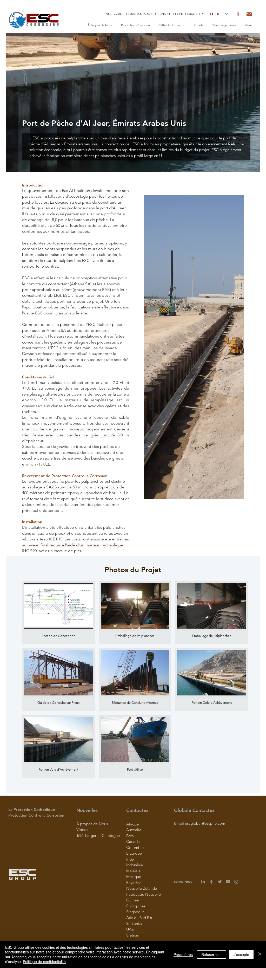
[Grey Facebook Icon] (211, 881)
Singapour (135, 911)
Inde (130, 859)
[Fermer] (260, 954)
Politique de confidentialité (44, 961)
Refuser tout (211, 954)
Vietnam (133, 935)
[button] (154, 14)
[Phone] (239, 14)
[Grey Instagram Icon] (236, 881)
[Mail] (249, 14)
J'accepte (241, 954)
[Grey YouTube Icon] (228, 881)
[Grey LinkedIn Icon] (203, 881)
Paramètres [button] (183, 954)
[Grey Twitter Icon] (219, 881)
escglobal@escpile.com (205, 823)
